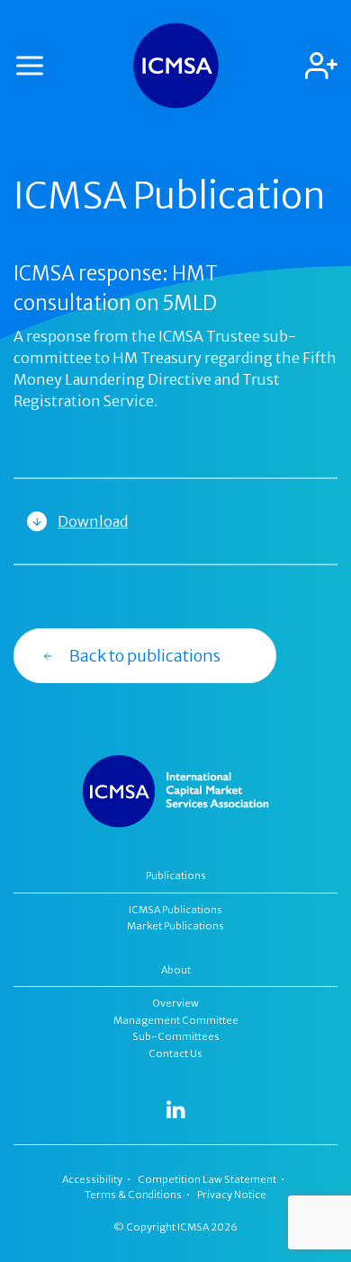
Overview (176, 1003)
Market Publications (175, 926)
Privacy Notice (231, 1194)
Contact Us (175, 1053)
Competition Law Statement (207, 1179)
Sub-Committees (176, 1036)
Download (93, 521)
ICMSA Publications (175, 909)
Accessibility (92, 1179)
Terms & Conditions (133, 1194)
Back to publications (144, 655)
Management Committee (175, 1020)
